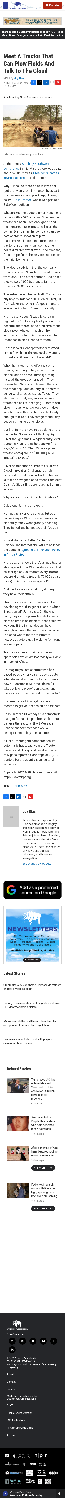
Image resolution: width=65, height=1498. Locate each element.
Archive (11, 1435)
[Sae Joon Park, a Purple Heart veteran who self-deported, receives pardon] (18, 1123)
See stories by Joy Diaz (37, 864)
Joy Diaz (19, 78)
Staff (10, 1405)
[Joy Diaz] (11, 816)
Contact (11, 1382)
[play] (5, 1493)
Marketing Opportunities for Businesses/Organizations (22, 1397)
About (10, 1374)
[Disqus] (32, 1266)
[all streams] (60, 1493)
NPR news (21, 786)
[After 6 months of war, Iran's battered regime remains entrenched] (18, 1153)
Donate (54, 5)
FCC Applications (16, 1420)
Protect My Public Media (20, 1428)
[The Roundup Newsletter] (32, 935)
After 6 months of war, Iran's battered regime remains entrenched (44, 1151)
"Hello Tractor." (22, 200)
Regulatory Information (19, 1413)
